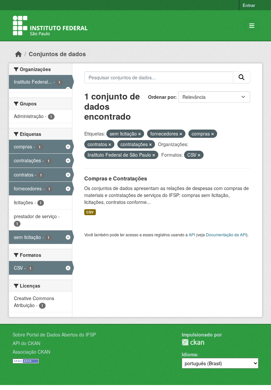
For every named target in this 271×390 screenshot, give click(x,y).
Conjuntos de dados (57, 54)
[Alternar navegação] (251, 25)
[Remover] (139, 133)
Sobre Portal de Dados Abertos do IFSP (54, 334)
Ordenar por (161, 97)
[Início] (18, 54)
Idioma (189, 354)
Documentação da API (226, 234)
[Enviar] (241, 77)
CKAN (193, 342)
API (192, 234)
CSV (90, 212)
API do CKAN (26, 343)
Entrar (249, 5)
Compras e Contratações (115, 178)
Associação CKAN (31, 351)
